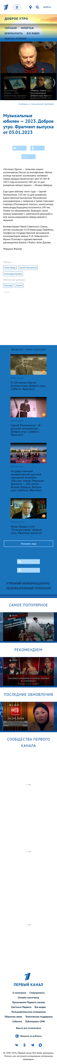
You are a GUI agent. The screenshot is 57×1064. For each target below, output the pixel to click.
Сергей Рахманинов (28, 267)
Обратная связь (13, 1016)
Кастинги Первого (21, 1007)
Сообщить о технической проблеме (36, 104)
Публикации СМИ (35, 1021)
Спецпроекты (37, 992)
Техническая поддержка (39, 1016)
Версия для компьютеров (28, 1028)
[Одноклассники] (37, 148)
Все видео (40, 1007)
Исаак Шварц (10, 267)
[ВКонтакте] (19, 148)
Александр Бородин (13, 273)
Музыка (19, 285)
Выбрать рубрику (16, 38)
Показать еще (28, 543)
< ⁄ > (25, 157)
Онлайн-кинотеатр (28, 997)
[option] (15, 86)
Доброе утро (16, 19)
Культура (8, 285)
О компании (19, 992)
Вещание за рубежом (31, 1035)
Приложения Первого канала (28, 1002)
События (17, 1021)
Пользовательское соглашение (28, 1011)
